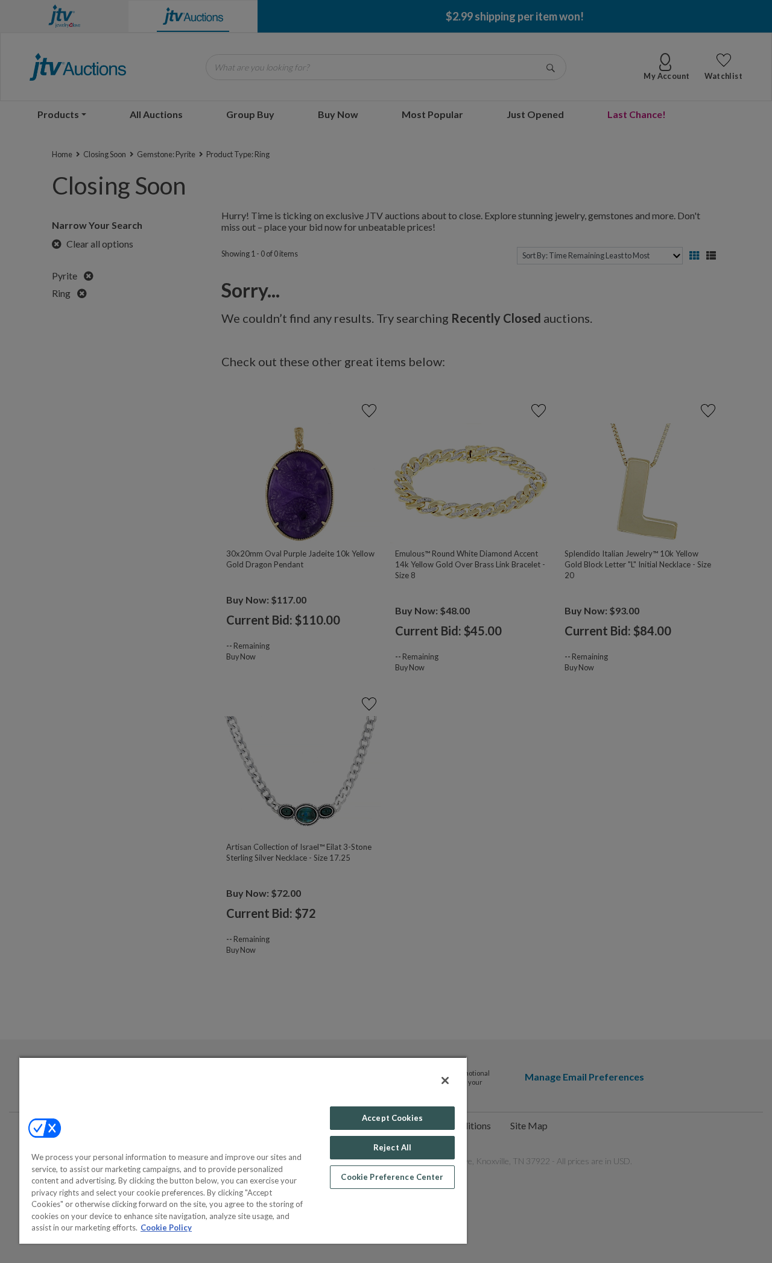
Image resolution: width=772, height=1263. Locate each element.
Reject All (392, 1147)
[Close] (445, 1080)
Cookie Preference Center (392, 1177)
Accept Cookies (392, 1118)
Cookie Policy (166, 1227)
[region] (243, 1150)
